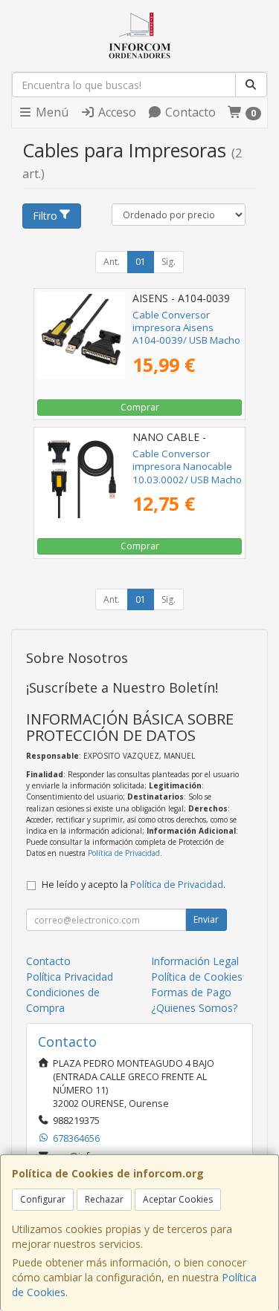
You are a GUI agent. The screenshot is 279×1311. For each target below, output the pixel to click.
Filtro (45, 216)
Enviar (206, 919)
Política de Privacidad (124, 853)
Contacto (189, 112)
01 (140, 261)
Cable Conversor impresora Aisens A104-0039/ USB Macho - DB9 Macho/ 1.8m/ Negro (186, 340)
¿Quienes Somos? (194, 1008)
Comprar (140, 407)
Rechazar (104, 1199)
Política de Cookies (197, 977)
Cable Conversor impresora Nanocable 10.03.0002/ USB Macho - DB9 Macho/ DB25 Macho (187, 479)
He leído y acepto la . (133, 884)
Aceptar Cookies (178, 1199)
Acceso (115, 112)
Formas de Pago (191, 992)
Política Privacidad (69, 977)
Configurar (42, 1199)
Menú (50, 112)
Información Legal (195, 961)
